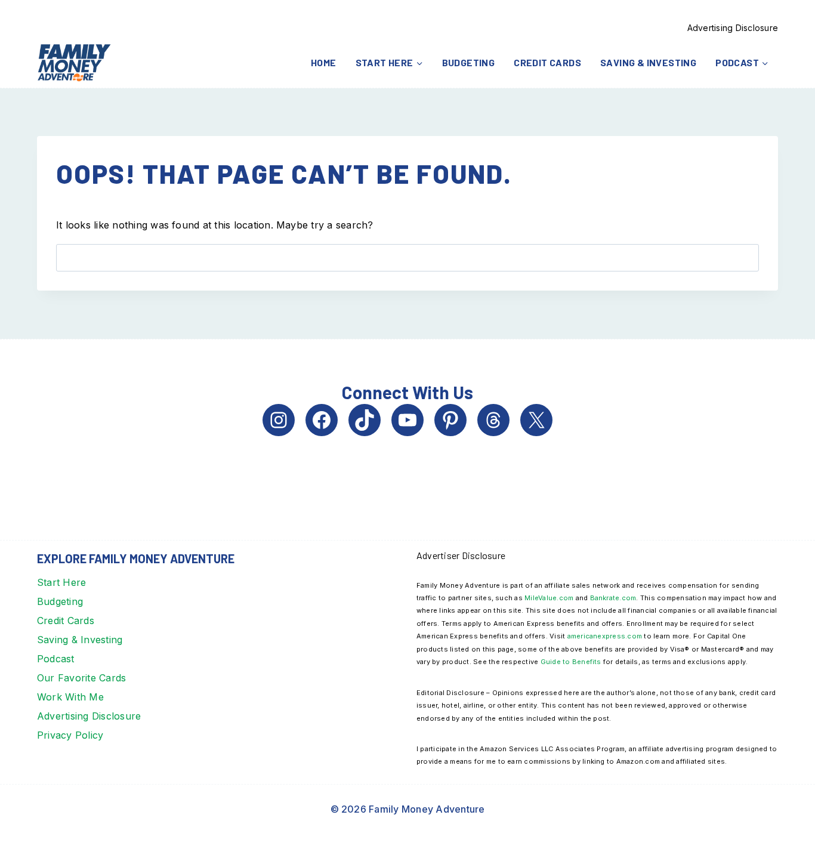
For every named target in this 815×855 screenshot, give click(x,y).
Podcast (56, 659)
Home (324, 62)
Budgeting (468, 62)
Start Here (61, 582)
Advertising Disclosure (732, 28)
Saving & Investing (648, 62)
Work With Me (70, 697)
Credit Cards (547, 62)
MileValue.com (548, 598)
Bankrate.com (613, 598)
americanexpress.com (605, 636)
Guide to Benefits (571, 662)
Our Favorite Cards (81, 678)
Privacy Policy (70, 735)
